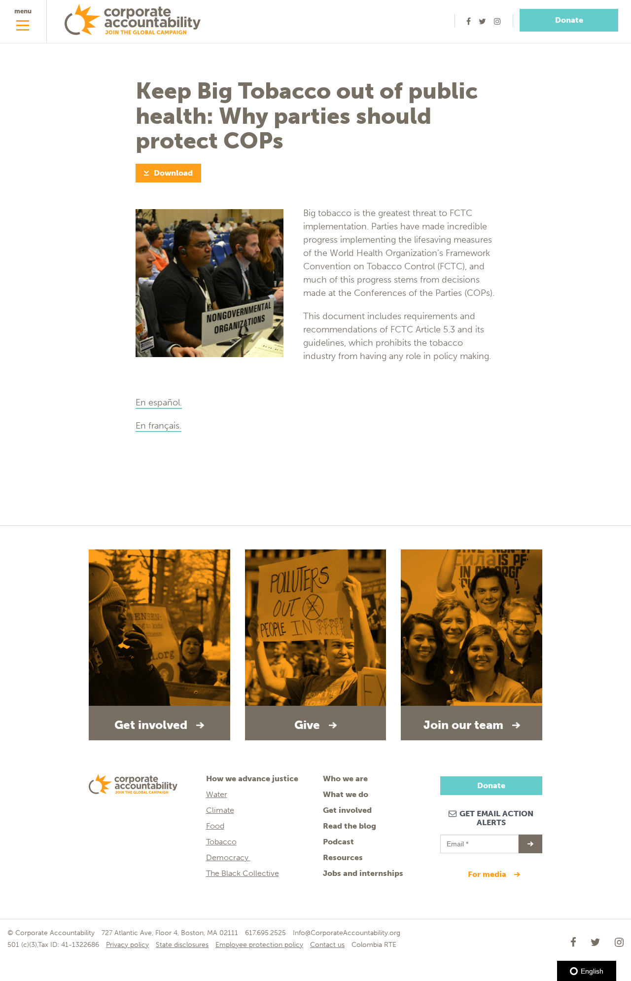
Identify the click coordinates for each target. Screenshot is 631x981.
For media (488, 874)
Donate (569, 20)
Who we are (345, 778)
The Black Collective (242, 873)
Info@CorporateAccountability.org (346, 933)
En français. (158, 425)
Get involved (347, 810)
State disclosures (182, 945)
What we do (345, 794)
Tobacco (221, 841)
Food (215, 826)
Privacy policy (127, 945)
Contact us (327, 945)
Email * (456, 839)
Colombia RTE (373, 945)
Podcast (338, 841)
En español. (159, 402)
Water (216, 794)
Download (173, 173)
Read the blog (349, 826)
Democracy (228, 857)
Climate (220, 810)
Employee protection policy (259, 945)
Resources (343, 857)
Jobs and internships (363, 873)
